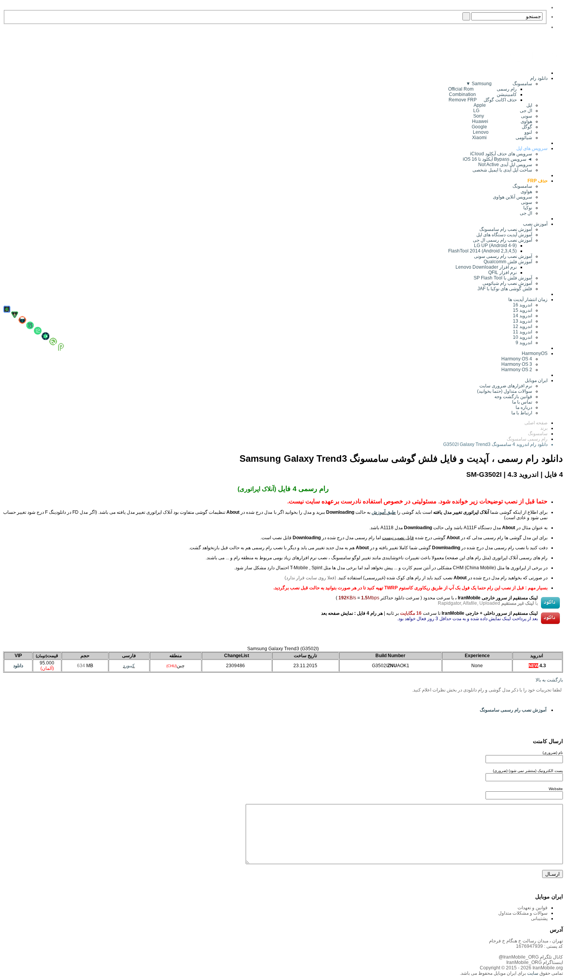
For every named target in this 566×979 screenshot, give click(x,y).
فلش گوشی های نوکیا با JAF (504, 288)
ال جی (526, 213)
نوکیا (527, 207)
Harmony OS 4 (516, 359)
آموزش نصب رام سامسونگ (505, 229)
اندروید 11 (520, 332)
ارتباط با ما (521, 412)
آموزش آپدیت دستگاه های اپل (504, 234)
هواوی (526, 191)
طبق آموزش (384, 512)
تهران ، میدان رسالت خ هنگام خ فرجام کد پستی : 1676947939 (526, 943)
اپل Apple (503, 105)
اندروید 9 (524, 342)
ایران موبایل (536, 380)
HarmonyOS (535, 353)
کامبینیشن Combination (483, 94)
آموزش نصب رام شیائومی (507, 283)
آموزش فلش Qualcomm (508, 261)
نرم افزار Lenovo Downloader (486, 267)
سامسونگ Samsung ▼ (499, 83)
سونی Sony (502, 116)
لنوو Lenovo (502, 132)
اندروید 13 (522, 321)
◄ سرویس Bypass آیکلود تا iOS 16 (497, 159)
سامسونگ (522, 186)
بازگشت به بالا (549, 680)
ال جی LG (502, 110)
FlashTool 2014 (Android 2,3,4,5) (482, 251)
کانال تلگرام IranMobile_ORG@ (531, 957)
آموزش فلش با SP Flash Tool (503, 278)
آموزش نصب (535, 224)
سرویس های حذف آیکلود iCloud (501, 153)
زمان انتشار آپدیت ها (528, 299)
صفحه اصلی (536, 423)
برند (544, 428)
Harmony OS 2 (516, 369)
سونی (526, 202)
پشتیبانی (539, 918)
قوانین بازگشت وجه (513, 396)
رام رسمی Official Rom (482, 89)
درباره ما (524, 407)
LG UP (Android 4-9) (495, 245)
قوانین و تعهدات (532, 907)
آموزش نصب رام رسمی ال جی (502, 240)
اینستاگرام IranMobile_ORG (534, 962)
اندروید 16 (522, 305)
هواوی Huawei (502, 121)
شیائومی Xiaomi (502, 137)
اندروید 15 (522, 310)
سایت (532, 973)
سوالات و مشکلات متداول (523, 913)
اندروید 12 (521, 326)
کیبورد (129, 665)
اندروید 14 (522, 315)
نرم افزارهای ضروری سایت (505, 386)
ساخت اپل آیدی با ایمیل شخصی (502, 170)
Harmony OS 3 (516, 364)
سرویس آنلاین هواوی (512, 197)
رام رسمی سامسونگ (527, 439)
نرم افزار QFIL (502, 272)
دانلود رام (539, 78)
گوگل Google (502, 127)
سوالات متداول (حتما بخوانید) (504, 391)
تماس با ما (522, 402)
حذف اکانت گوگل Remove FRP (483, 100)
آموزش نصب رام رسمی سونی (503, 256)
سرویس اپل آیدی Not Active (505, 164)
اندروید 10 (522, 337)
